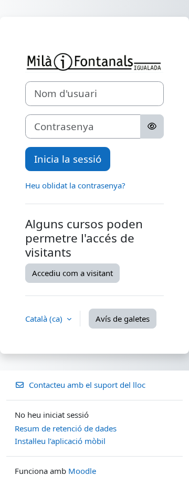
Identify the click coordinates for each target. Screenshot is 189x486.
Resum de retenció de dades (66, 428)
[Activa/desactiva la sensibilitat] (152, 126)
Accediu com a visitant (72, 273)
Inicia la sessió (67, 158)
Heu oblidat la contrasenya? (75, 185)
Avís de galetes (123, 318)
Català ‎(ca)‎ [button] (45, 318)
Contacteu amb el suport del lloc (87, 384)
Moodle (82, 471)
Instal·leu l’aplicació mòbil (60, 441)
